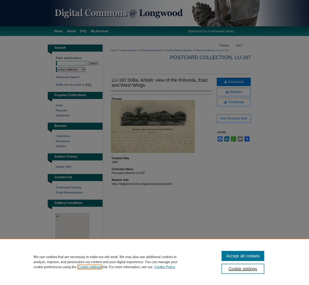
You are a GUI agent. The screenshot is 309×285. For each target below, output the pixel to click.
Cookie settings (89, 267)
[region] (154, 262)
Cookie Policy (164, 267)
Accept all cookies (243, 256)
